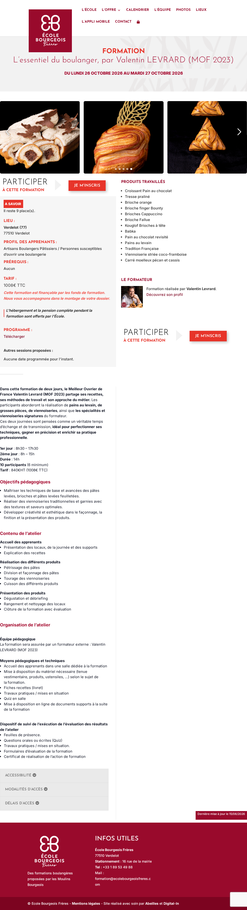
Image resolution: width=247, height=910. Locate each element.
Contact (123, 22)
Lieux (201, 10)
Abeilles (151, 903)
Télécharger (14, 336)
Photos (183, 10)
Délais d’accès (20, 803)
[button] (116, 169)
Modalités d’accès (24, 789)
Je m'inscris (87, 186)
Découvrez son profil (164, 294)
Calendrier (137, 10)
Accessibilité (19, 775)
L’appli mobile (96, 22)
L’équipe (162, 10)
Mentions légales (86, 903)
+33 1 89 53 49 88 (118, 867)
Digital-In (171, 903)
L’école (89, 10)
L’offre (109, 10)
